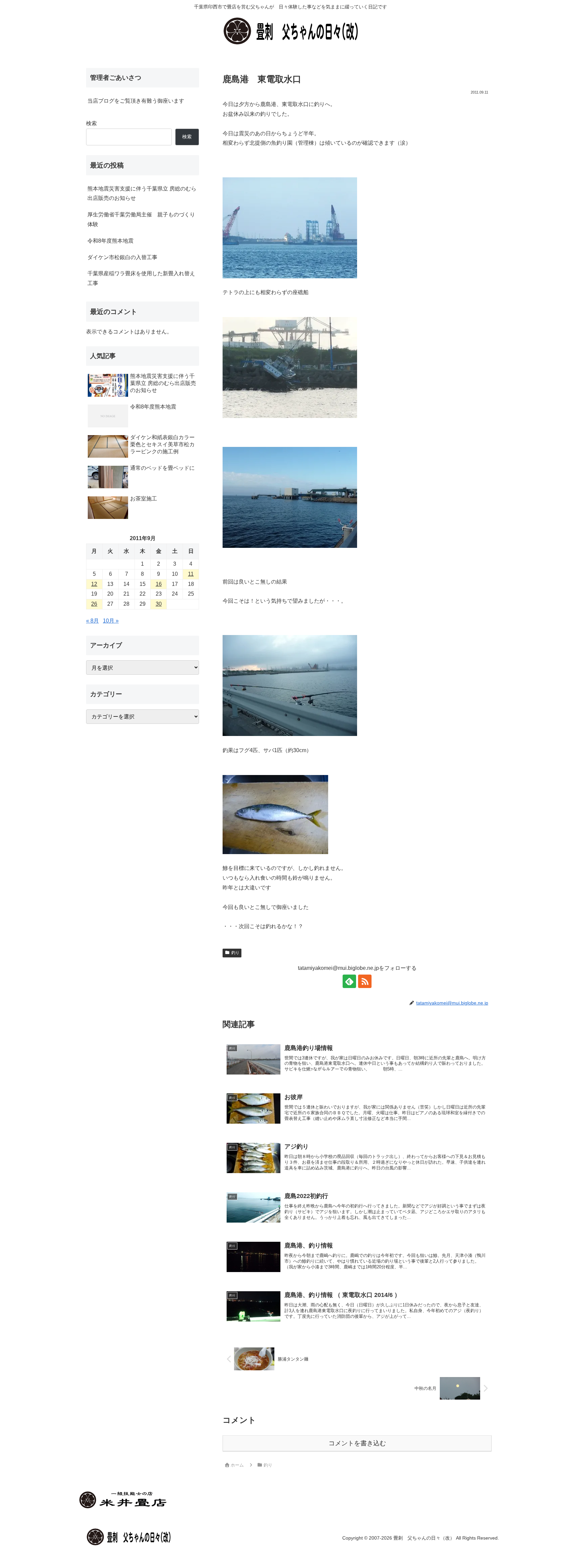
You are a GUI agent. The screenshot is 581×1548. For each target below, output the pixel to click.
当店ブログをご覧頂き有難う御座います (135, 101)
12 (94, 584)
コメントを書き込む (357, 1443)
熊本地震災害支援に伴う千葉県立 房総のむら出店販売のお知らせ (141, 193)
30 (159, 604)
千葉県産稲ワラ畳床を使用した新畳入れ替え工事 (141, 278)
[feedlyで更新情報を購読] (349, 981)
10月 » (111, 621)
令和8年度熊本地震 (110, 241)
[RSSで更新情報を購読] (365, 981)
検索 (91, 123)
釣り (235, 952)
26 (94, 604)
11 (191, 574)
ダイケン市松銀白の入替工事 (122, 257)
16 (159, 584)
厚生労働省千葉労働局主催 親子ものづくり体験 (141, 219)
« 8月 (92, 621)
